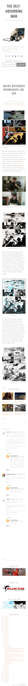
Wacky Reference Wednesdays (16, 104)
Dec (6, 635)
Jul (6, 642)
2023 (5, 621)
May (6, 645)
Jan (6, 669)
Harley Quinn (8, 657)
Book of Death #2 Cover (11, 659)
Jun (6, 644)
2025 (5, 618)
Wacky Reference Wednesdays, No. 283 (14, 660)
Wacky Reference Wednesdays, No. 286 (14, 648)
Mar (6, 666)
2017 (5, 630)
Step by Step (20, 103)
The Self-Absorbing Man (14, 11)
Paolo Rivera (14, 455)
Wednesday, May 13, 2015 (17, 432)
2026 (5, 617)
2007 (5, 681)
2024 (5, 620)
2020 (5, 626)
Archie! (6, 653)
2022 (5, 623)
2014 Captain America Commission (13, 654)
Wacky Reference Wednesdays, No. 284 (14, 656)
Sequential (13, 103)
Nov (6, 636)
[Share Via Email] (17, 389)
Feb (6, 668)
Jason (8, 432)
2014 (5, 671)
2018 (5, 629)
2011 (5, 675)
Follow (21, 64)
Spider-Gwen (8, 662)
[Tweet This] (11, 389)
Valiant (6, 104)
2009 (5, 678)
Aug (6, 641)
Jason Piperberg (11, 474)
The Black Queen (9, 647)
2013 (5, 672)
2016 (5, 632)
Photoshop (6, 103)
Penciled (21, 102)
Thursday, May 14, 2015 (16, 499)
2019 (5, 627)
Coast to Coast (8, 663)
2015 (5, 633)
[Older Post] (24, 423)
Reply (7, 450)
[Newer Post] (4, 423)
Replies (10, 453)
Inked (17, 102)
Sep (6, 639)
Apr (6, 665)
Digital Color (11, 102)
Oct (6, 638)
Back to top (6, 558)
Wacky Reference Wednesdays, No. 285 (14, 651)
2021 (5, 624)
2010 (5, 677)
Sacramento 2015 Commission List (13, 650)
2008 (5, 679)
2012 (5, 674)
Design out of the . (19, 685)
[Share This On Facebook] (8, 389)
